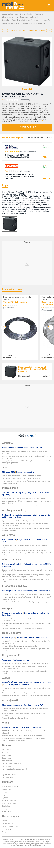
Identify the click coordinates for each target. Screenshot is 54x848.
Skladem (46, 148)
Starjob (4, 821)
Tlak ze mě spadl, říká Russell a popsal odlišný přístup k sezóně (24, 550)
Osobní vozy (6, 755)
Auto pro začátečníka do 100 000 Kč (14, 769)
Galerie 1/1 (27, 89)
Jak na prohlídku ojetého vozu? (12, 763)
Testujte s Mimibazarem (10, 786)
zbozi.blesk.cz (7, 761)
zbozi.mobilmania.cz (10, 14)
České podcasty (7, 823)
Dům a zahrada (26, 14)
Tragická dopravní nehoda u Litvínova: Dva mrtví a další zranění (24, 498)
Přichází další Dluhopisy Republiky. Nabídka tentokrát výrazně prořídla (26, 594)
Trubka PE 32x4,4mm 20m (15, 302)
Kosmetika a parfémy (9, 800)
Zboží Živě (5, 752)
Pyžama (5, 798)
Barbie (4, 792)
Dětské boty (6, 806)
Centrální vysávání (9, 20)
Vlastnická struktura (38, 845)
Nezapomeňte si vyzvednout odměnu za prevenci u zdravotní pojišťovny (26, 695)
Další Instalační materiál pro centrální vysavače (17, 298)
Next (51, 327)
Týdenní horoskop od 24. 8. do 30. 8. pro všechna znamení (22, 521)
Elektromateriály (8, 17)
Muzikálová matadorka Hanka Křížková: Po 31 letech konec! (22, 736)
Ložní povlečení (7, 809)
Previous (3, 327)
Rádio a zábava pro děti (10, 826)
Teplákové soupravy (9, 803)
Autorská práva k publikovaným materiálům (19, 841)
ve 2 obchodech (9, 357)
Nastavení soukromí (23, 845)
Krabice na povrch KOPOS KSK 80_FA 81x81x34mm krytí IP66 (17, 156)
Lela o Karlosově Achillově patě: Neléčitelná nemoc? (19, 506)
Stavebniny (38, 14)
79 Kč (45, 157)
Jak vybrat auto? (8, 777)
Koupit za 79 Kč (27, 127)
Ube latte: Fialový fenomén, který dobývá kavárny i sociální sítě (23, 628)
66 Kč (45, 178)
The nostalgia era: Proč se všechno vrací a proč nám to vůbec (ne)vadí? (26, 663)
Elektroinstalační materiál (26, 17)
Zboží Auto (5, 772)
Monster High (6, 789)
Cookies (12, 845)
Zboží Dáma (6, 758)
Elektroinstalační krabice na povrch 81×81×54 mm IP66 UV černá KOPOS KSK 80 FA (19, 176)
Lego (4, 795)
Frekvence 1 (6, 829)
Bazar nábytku (7, 811)
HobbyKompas (7, 766)
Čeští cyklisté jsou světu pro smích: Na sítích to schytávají (22, 475)
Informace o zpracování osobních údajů (37, 843)
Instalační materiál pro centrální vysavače (34, 20)
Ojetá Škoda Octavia (9, 775)
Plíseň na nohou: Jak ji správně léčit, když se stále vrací (21, 693)
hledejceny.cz (6, 749)
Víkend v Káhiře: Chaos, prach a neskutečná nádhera (20, 646)
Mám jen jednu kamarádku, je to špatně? (15, 718)
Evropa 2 (5, 832)
